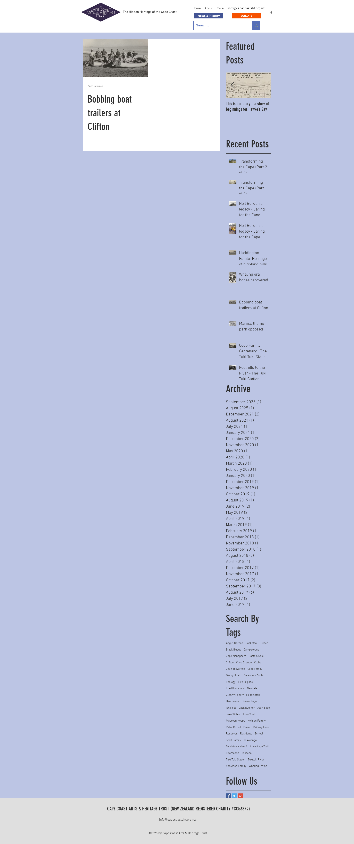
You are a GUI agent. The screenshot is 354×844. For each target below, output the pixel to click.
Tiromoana (232, 753)
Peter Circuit (233, 727)
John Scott (249, 714)
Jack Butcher (247, 708)
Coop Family (254, 669)
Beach (264, 643)
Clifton (230, 662)
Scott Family (233, 740)
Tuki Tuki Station (235, 759)
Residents (246, 733)
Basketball (252, 643)
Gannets (252, 688)
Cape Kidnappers (236, 656)
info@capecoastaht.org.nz (246, 8)
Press (247, 727)
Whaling (254, 766)
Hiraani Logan (250, 701)
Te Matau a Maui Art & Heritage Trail (247, 746)
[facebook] (271, 12)
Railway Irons (261, 727)
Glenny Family (235, 695)
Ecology (231, 682)
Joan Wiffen (233, 714)
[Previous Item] (232, 85)
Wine (264, 766)
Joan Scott (263, 708)
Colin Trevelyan (235, 669)
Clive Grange (244, 662)
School (259, 733)
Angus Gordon (234, 643)
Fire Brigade (245, 682)
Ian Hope (231, 708)
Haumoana (232, 701)
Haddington (253, 695)
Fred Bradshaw (235, 688)
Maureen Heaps (235, 721)
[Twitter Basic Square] (234, 795)
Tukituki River (256, 759)
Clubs (257, 662)
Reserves (232, 733)
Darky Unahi (233, 675)
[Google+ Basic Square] (240, 795)
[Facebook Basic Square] (228, 795)
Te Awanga (250, 740)
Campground (251, 650)
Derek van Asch (253, 675)
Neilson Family (256, 721)
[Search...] (256, 25)
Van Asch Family (236, 766)
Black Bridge (233, 650)
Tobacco (247, 753)
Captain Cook (256, 656)
